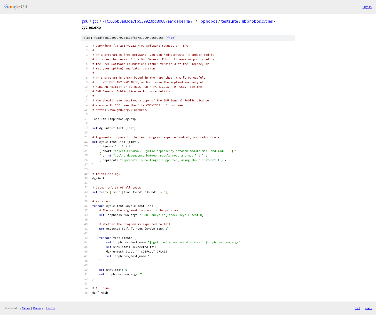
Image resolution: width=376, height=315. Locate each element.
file (170, 38)
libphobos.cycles (257, 21)
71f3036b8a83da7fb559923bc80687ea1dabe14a (146, 21)
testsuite (229, 21)
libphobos (207, 21)
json (368, 308)
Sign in (367, 7)
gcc (95, 21)
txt (357, 308)
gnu (85, 21)
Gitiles (26, 308)
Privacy (38, 308)
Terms (50, 308)
